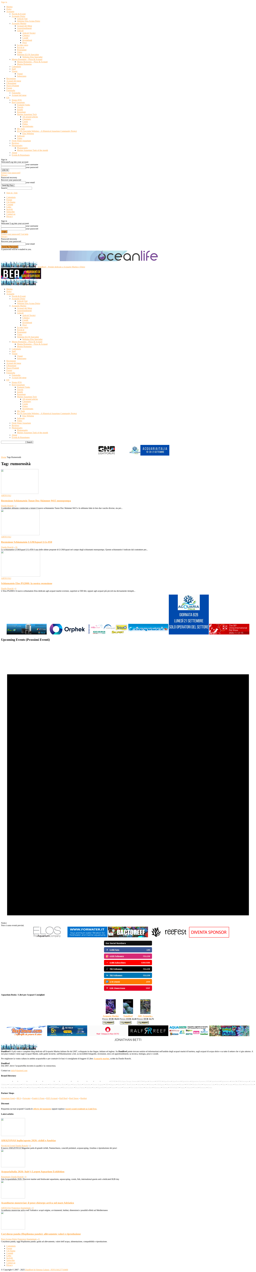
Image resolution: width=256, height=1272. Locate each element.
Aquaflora (167, 1081)
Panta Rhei (238, 1085)
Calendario (16, 66)
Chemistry (26, 119)
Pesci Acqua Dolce (9, 1239)
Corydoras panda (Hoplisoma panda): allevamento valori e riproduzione (41, 1234)
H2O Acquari (52, 1098)
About (14, 153)
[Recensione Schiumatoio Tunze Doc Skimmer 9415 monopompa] (19, 493)
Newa (219, 1085)
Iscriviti (9, 209)
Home (3, 457)
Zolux (210, 1088)
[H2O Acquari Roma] (148, 634)
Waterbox (157, 1088)
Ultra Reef (148, 1088)
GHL (106, 1085)
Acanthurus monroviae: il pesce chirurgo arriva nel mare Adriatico (37, 1202)
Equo (69, 1085)
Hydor (120, 1085)
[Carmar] (108, 634)
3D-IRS (113, 1081)
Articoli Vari (22, 19)
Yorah (196, 1088)
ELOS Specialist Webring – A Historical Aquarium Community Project (47, 131)
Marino (9, 7)
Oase (224, 1085)
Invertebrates (27, 126)
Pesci (24, 42)
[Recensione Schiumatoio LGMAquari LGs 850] (20, 534)
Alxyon (152, 1081)
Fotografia (10, 90)
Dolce (8, 9)
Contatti (9, 204)
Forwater (26, 1098)
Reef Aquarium (18, 102)
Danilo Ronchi (7, 506)
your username (32, 164)
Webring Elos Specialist (32, 57)
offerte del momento (42, 1109)
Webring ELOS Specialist (28, 54)
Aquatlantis (215, 1081)
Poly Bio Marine (7, 1088)
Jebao (139, 1085)
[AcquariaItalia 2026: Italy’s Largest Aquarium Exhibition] (13, 1166)
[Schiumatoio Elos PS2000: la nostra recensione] (20, 576)
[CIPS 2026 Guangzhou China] (229, 634)
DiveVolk (52, 1085)
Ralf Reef (63, 1098)
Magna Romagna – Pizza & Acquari (27, 59)
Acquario (10, 11)
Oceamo (230, 1085)
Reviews (15, 143)
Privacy (4, 175)
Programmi (21, 50)
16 (16, 547)
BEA (19, 1098)
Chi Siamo (10, 202)
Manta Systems (171, 1085)
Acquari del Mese (24, 26)
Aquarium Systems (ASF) (200, 1081)
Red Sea (24, 1088)
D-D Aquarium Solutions (31, 1085)
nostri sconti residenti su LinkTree (81, 1109)
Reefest (83, 1098)
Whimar (165, 1088)
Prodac (17, 1088)
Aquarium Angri (8, 1098)
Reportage (21, 112)
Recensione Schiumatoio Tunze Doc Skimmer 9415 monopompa (36, 500)
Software (21, 136)
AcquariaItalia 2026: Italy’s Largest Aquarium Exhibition (32, 1171)
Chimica (25, 35)
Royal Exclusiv (68, 1088)
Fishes (25, 124)
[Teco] (27, 634)
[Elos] (47, 937)
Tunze (119, 1088)
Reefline (42, 1088)
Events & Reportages (21, 155)
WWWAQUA (174, 1088)
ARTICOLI (6, 495)
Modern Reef (197, 1085)
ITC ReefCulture (130, 1085)
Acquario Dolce (18, 16)
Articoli (20, 31)
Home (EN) (17, 100)
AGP (140, 1081)
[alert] (128, 785)
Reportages (6, 1177)
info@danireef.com (19, 1070)
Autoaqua (245, 1081)
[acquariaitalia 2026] (189, 634)
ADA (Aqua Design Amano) (127, 1081)
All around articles (30, 117)
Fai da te (20, 47)
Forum (9, 88)
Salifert (89, 1088)
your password (32, 167)
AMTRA (159, 1081)
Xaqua (182, 1088)
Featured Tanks (23, 105)
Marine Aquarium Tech (27, 114)
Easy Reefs (62, 1085)
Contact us (10, 214)
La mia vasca (22, 45)
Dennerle (44, 1085)
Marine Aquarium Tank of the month (32, 150)
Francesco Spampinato (21, 1208)
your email (30, 182)
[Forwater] (87, 937)
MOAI (188, 1085)
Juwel (145, 1085)
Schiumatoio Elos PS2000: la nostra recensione (26, 583)
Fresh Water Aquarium (21, 141)
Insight (20, 109)
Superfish (101, 1088)
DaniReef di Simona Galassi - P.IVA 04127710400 (46, 1270)
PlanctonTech (249, 1085)
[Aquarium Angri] (67, 1036)
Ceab (252, 1081)
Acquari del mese (13, 81)
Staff (14, 69)
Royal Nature (80, 1088)
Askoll (233, 1081)
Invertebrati (27, 40)
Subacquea (21, 76)
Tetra (107, 1088)
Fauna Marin (77, 1085)
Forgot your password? (11, 173)
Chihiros (4, 1085)
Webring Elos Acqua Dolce (28, 21)
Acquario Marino (19, 23)
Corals (25, 121)
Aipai (146, 1081)
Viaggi (14, 71)
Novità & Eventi (19, 14)
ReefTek (50, 1088)
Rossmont (57, 1088)
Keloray (151, 1085)
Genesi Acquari (97, 1085)
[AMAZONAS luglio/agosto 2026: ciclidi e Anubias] (13, 1135)
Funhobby (87, 1085)
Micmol (182, 1085)
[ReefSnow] (27, 1036)
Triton (113, 1088)
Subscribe (10, 212)
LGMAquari (160, 1085)
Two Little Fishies (137, 1088)
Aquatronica (225, 1081)
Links (8, 207)
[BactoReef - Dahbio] (128, 937)
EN (7, 98)
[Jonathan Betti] (128, 1043)
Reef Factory (32, 1088)
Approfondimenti (24, 28)
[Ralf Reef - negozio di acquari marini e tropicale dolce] (148, 1036)
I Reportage (11, 83)
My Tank (21, 129)
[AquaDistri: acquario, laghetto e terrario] (189, 1036)
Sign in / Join (11, 193)
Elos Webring (28, 133)
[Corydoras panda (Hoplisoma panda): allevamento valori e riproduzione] (13, 1229)
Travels (20, 107)
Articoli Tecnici (28, 33)
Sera (94, 1088)
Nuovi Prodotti (12, 86)
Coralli (25, 38)
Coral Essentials (15, 1085)
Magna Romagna (24, 64)
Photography (17, 145)
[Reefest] (169, 937)
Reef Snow (74, 1098)
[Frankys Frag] (229, 1036)
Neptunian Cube (209, 1085)
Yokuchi (189, 1088)
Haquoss (113, 1085)
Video (19, 52)
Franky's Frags (38, 1098)
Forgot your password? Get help (14, 234)
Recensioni (11, 78)
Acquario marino (101, 1058)
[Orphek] (67, 634)
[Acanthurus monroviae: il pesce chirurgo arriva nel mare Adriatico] (13, 1197)
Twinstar (126, 1088)
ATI (238, 1081)
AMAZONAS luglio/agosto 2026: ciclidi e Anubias (28, 1140)
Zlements (203, 1088)
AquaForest (176, 1081)
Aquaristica (186, 1081)
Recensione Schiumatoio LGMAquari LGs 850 (26, 542)
